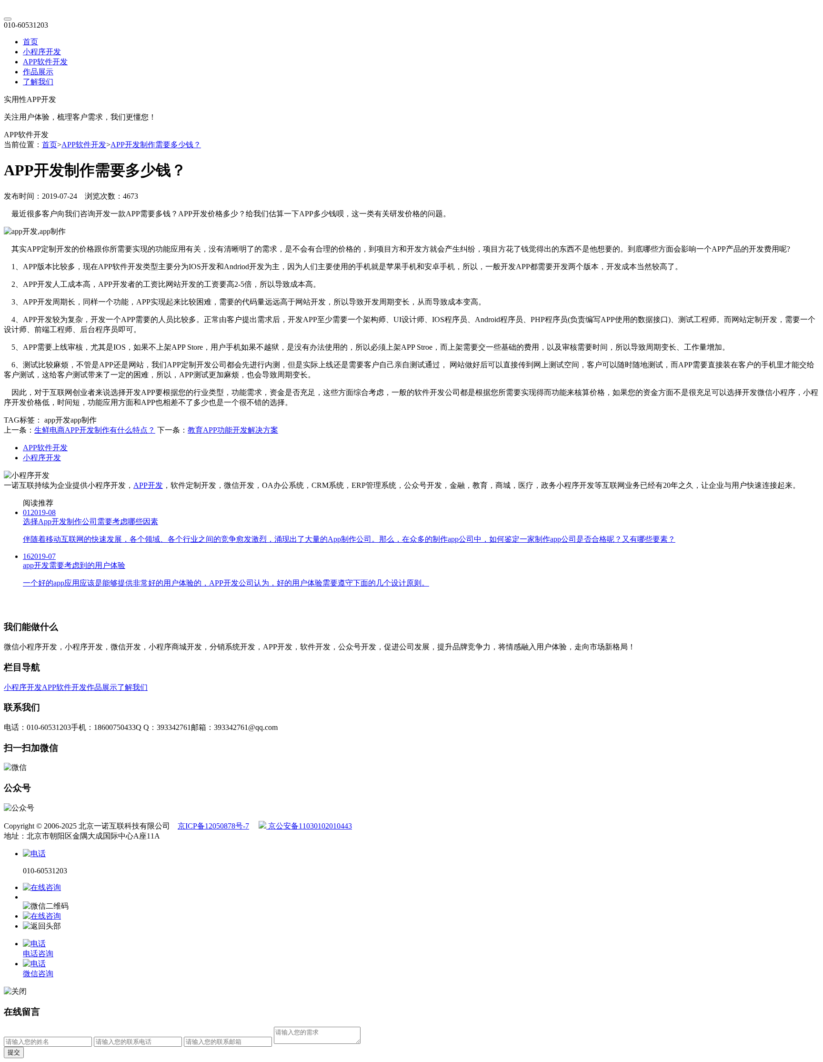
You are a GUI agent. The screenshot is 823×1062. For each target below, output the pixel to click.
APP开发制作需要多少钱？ (155, 145)
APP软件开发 (45, 62)
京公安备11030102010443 (309, 826)
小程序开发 (42, 52)
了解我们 (38, 82)
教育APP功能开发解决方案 (233, 430)
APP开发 (148, 485)
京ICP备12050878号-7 (213, 826)
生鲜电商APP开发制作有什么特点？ (94, 430)
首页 (30, 42)
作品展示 (38, 72)
